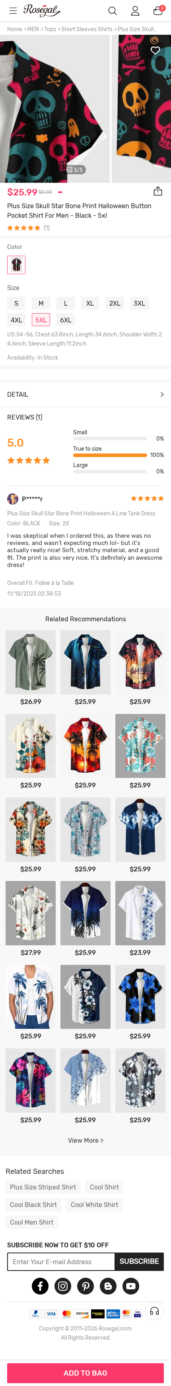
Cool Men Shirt (31, 1222)
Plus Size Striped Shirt (43, 1187)
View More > (85, 1140)
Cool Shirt (104, 1187)
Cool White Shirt (94, 1205)
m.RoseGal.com (48, 11)
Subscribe (139, 1261)
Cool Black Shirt (33, 1205)
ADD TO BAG (85, 1373)
